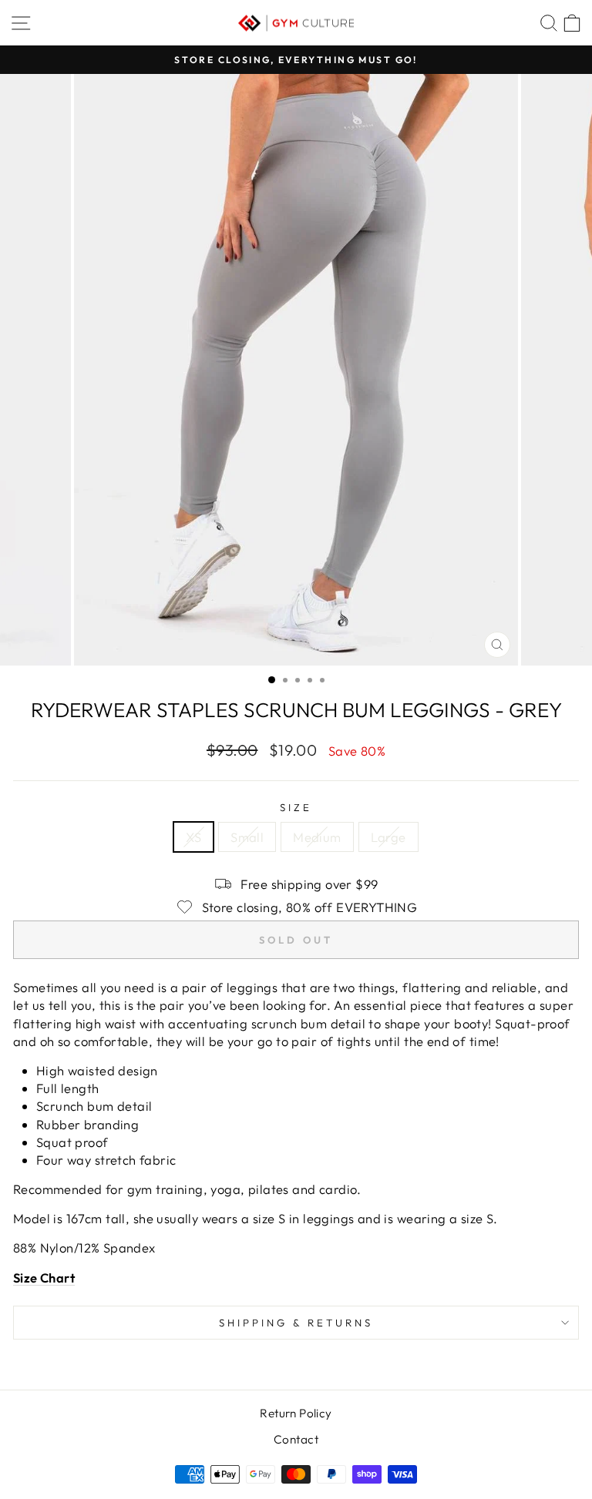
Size (296, 807)
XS (193, 837)
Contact (296, 1439)
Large (388, 837)
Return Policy (295, 1413)
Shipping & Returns (296, 1322)
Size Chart (44, 1277)
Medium (317, 837)
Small (247, 837)
